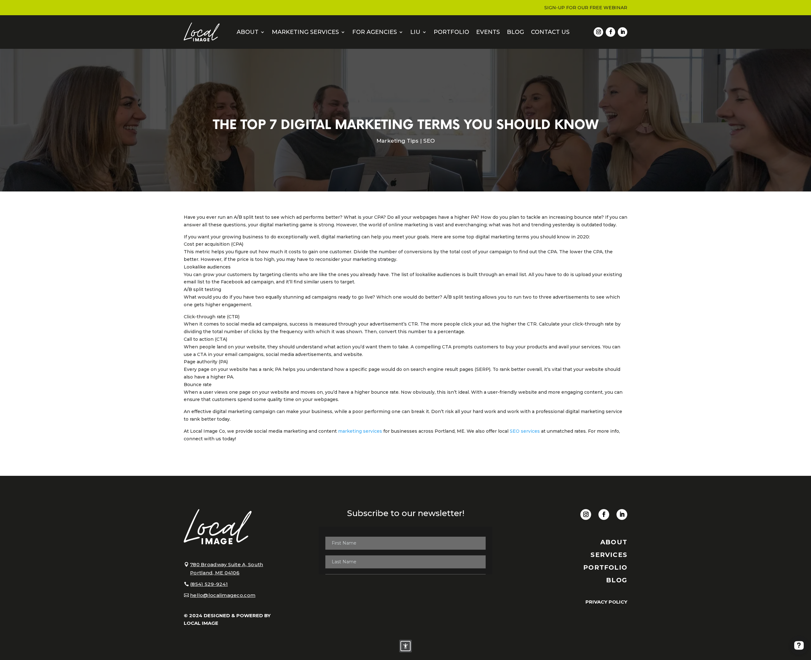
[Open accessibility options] (405, 646)
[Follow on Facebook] (610, 32)
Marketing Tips (397, 141)
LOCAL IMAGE (201, 623)
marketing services (360, 431)
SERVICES (609, 555)
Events (488, 32)
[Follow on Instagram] (598, 32)
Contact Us (550, 32)
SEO (429, 141)
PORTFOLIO (605, 567)
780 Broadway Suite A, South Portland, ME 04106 (226, 568)
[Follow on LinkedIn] (622, 32)
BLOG (616, 580)
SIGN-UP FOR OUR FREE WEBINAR (585, 7)
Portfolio (451, 32)
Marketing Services (305, 32)
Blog (515, 32)
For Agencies (374, 32)
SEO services (525, 431)
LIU (415, 32)
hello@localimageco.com (222, 595)
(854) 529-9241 (209, 584)
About (248, 32)
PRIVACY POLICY (606, 602)
